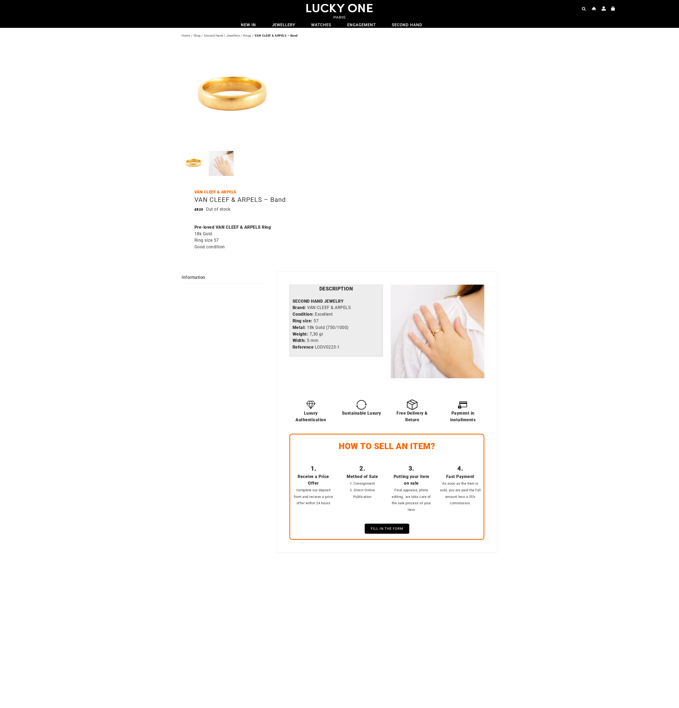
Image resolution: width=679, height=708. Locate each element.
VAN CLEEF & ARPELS (215, 192)
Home (186, 35)
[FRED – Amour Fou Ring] (408, 584)
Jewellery (233, 35)
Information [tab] (193, 277)
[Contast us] (594, 8)
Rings (247, 35)
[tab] (336, 289)
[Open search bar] (583, 8)
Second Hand (213, 35)
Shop (197, 35)
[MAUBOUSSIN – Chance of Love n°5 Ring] (250, 584)
